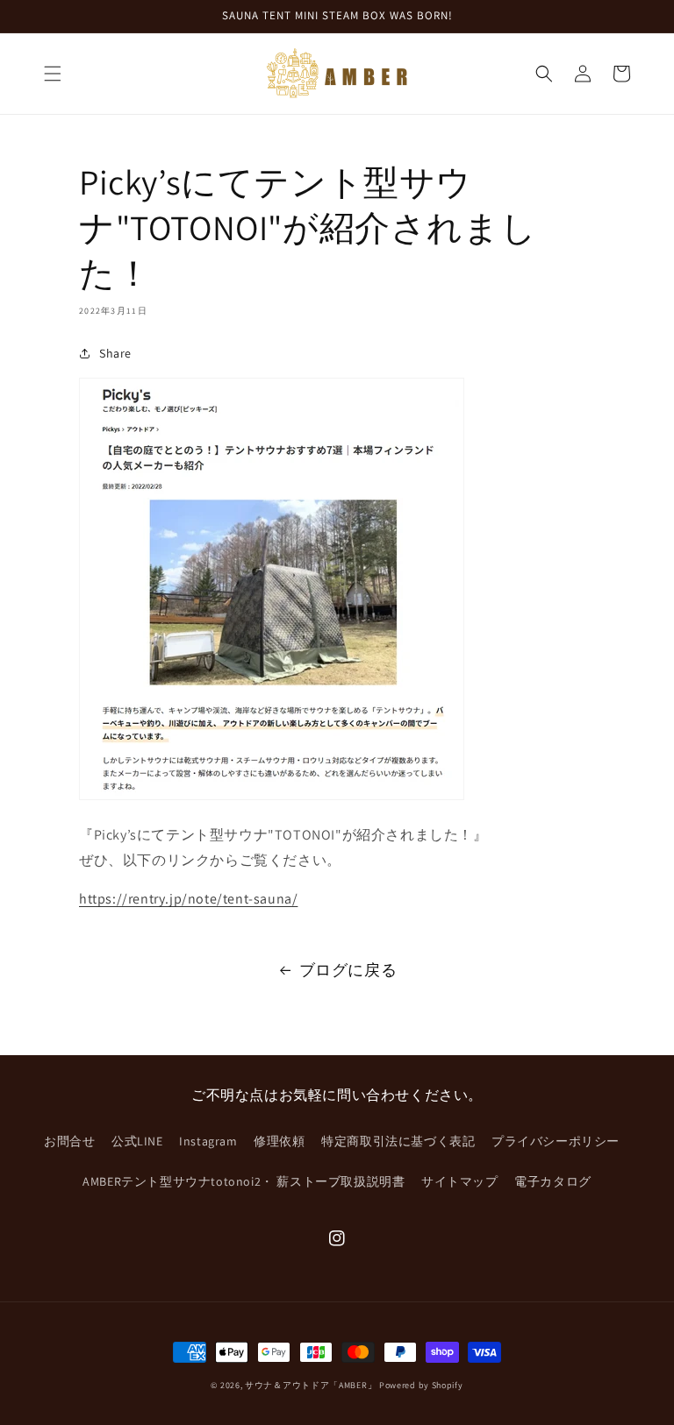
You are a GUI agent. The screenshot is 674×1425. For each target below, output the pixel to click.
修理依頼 (279, 1141)
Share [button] (115, 353)
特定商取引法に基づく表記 (398, 1141)
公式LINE (137, 1141)
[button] (52, 73)
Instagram (208, 1141)
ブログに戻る (348, 970)
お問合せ (69, 1141)
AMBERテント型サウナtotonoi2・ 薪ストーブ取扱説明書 (243, 1181)
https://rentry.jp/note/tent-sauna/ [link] (188, 899)
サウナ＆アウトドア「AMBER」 (310, 1385)
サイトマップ (459, 1181)
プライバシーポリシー (555, 1141)
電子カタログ (553, 1181)
